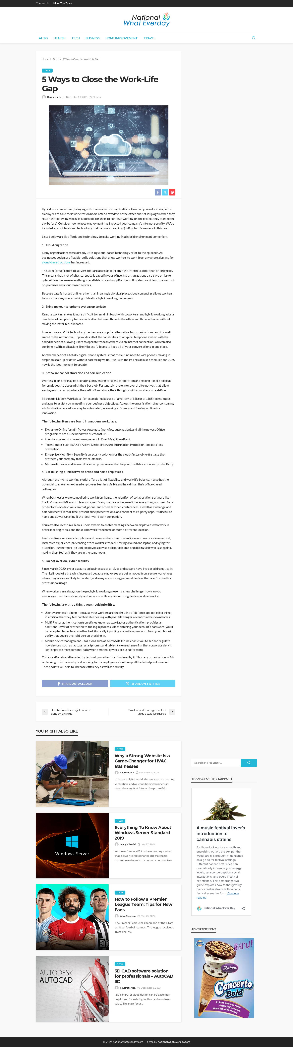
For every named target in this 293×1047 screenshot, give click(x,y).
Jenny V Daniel (128, 844)
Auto (43, 38)
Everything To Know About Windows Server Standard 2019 (143, 833)
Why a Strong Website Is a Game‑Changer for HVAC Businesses (142, 761)
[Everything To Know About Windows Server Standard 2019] (72, 845)
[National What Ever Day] (146, 20)
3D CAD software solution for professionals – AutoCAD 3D (144, 976)
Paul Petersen (128, 987)
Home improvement (121, 38)
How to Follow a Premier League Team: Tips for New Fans (143, 904)
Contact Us (42, 3)
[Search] (253, 38)
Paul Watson (127, 772)
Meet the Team (62, 3)
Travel (149, 38)
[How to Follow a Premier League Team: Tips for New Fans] (72, 917)
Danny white (54, 96)
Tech (76, 38)
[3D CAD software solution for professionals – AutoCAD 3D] (72, 989)
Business (92, 38)
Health (60, 38)
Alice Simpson (128, 915)
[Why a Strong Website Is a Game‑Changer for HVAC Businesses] (72, 774)
